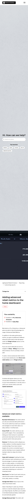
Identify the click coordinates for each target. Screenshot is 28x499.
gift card (22, 147)
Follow (5, 306)
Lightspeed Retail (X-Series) (9, 283)
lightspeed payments (7, 150)
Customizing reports (10, 285)
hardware (5, 147)
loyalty (10, 147)
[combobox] (14, 139)
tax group (16, 147)
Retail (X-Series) (9, 2)
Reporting (21, 283)
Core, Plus (16, 321)
